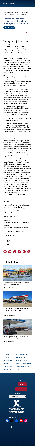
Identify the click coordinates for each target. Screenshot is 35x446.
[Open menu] (31, 4)
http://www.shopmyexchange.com (15, 190)
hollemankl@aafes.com (11, 213)
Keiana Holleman (16, 33)
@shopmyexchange (17, 231)
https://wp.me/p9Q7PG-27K (20, 131)
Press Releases (9, 27)
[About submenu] (25, 384)
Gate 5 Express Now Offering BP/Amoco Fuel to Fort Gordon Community (16, 283)
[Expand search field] (27, 3)
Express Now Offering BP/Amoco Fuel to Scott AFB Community (16, 337)
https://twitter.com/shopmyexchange (15, 227)
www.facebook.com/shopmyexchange (16, 222)
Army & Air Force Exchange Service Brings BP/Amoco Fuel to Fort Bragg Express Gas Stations (16, 310)
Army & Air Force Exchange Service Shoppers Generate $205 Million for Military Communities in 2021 (23, 360)
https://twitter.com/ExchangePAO (14, 194)
